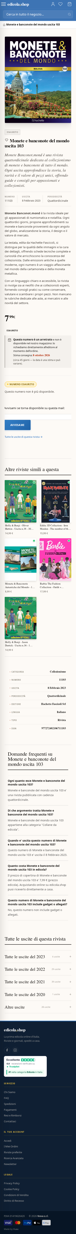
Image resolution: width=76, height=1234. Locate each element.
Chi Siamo (9, 1092)
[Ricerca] (69, 14)
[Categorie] (3, 4)
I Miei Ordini (11, 1146)
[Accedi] (53, 4)
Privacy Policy (12, 1183)
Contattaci (10, 1121)
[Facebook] (7, 1050)
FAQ (6, 1098)
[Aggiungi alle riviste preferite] (7, 140)
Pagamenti (10, 1109)
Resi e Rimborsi (12, 1115)
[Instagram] (15, 1050)
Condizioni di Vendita (16, 1195)
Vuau (16, 1229)
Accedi (7, 1140)
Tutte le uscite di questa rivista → (23, 437)
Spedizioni (10, 1104)
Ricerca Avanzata (13, 1158)
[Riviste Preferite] (60, 4)
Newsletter (10, 1164)
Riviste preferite (13, 1152)
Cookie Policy (11, 1189)
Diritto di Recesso (14, 1200)
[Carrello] (69, 4)
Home (4, 25)
